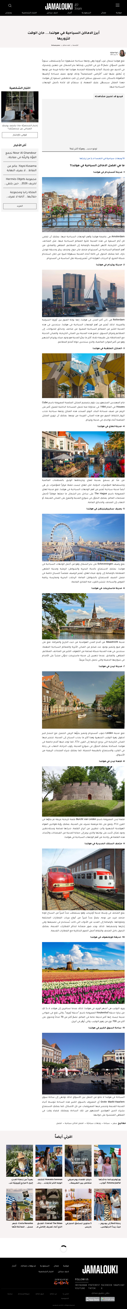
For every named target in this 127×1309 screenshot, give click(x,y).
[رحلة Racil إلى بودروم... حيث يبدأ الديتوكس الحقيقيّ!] (107, 1205)
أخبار (70, 13)
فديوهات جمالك (28, 1266)
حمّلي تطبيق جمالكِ (100, 1293)
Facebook (106, 1285)
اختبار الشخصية (29, 13)
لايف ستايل (52, 13)
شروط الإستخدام (24, 1294)
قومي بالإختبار (20, 135)
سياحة (106, 1123)
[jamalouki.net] (63, 6)
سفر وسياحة (55, 45)
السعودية (86, 13)
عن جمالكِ (53, 1294)
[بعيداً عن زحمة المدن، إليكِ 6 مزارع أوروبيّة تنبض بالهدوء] (19, 1161)
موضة (119, 13)
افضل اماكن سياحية (74, 1123)
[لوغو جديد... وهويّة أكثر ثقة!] (83, 123)
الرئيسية (75, 45)
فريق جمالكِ (39, 1294)
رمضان (8, 13)
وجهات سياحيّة (93, 1123)
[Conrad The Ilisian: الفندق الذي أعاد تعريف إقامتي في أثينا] (48, 1205)
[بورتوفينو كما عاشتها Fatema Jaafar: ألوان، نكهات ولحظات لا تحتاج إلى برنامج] (107, 1161)
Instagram (81, 1285)
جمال (103, 13)
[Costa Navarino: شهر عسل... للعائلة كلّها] (19, 1205)
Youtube (80, 1288)
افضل (59, 1123)
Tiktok (92, 1288)
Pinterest (94, 1285)
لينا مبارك (114, 52)
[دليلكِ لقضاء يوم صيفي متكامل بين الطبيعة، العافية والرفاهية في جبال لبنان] (78, 1161)
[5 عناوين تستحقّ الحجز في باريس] (78, 1205)
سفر (114, 1123)
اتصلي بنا (66, 1294)
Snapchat (119, 1285)
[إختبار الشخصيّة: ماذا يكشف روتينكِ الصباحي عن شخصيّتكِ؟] (19, 106)
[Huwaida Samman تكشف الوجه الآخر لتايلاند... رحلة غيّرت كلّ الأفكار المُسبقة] (48, 1161)
